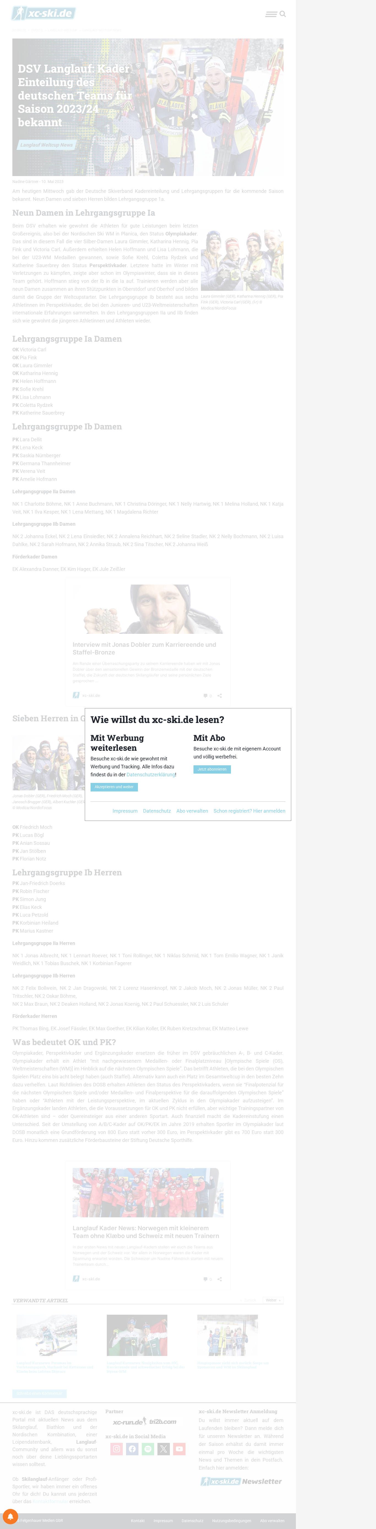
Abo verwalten (192, 811)
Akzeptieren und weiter (114, 787)
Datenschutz (157, 811)
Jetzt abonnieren (212, 769)
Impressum (125, 811)
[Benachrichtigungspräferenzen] (10, 1516)
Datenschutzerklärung (151, 774)
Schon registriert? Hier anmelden (249, 811)
